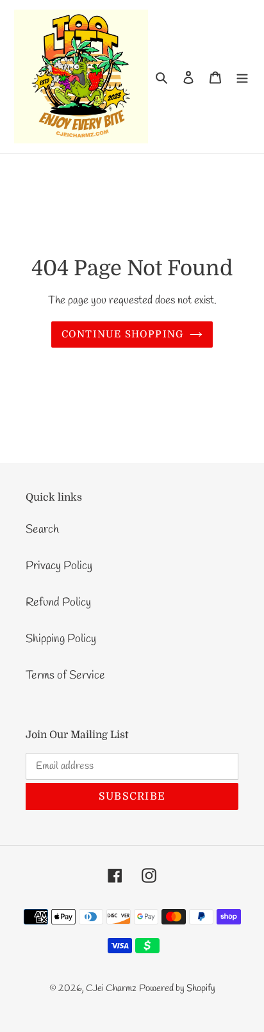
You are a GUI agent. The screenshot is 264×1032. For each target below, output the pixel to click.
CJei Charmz (111, 988)
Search (42, 529)
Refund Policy (58, 602)
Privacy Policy (59, 566)
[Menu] (242, 76)
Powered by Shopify (177, 988)
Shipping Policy (61, 639)
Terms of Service (65, 675)
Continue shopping (123, 334)
